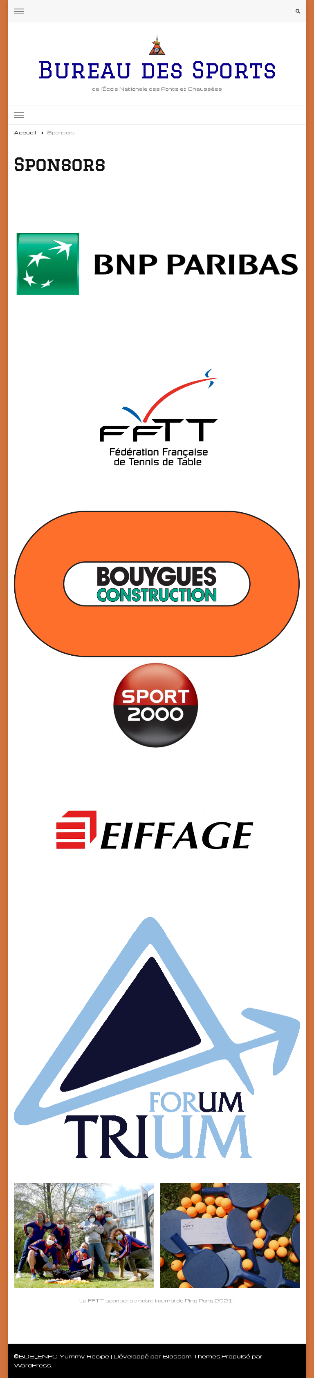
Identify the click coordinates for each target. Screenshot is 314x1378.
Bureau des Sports (157, 70)
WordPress (32, 1365)
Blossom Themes (191, 1356)
